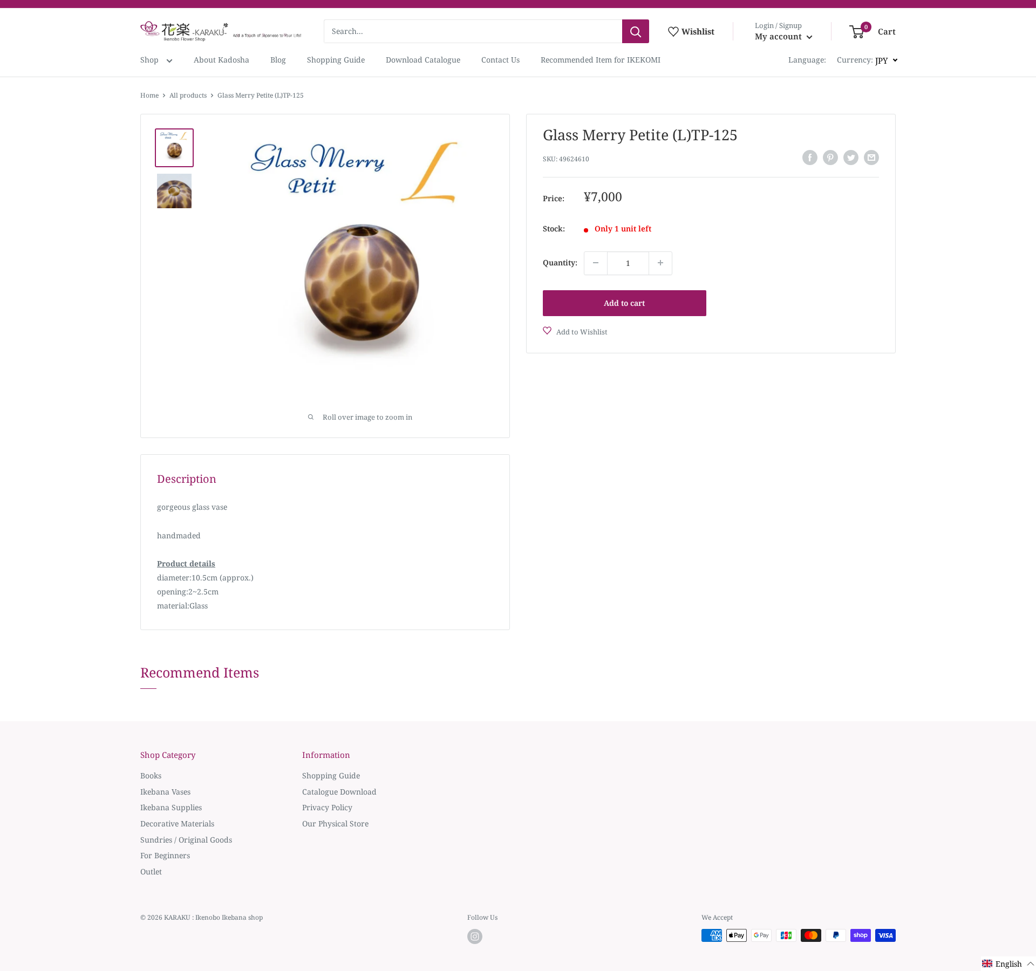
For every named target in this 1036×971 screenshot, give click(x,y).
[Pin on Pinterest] (830, 157)
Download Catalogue (423, 59)
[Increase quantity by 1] (660, 262)
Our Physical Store (335, 823)
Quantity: (560, 262)
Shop (150, 59)
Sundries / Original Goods (186, 840)
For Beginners (165, 855)
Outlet (151, 871)
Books (150, 775)
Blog (278, 59)
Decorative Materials (177, 823)
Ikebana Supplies (171, 807)
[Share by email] (871, 157)
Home (149, 95)
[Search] (635, 31)
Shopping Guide (336, 59)
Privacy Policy (327, 807)
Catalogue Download (339, 792)
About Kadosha (221, 59)
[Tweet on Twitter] (850, 157)
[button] (1008, 963)
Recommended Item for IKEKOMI (600, 59)
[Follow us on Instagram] (474, 936)
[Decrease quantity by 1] (595, 262)
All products (188, 95)
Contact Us (500, 59)
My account (779, 36)
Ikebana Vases (165, 792)
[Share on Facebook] (809, 157)
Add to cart (624, 302)
